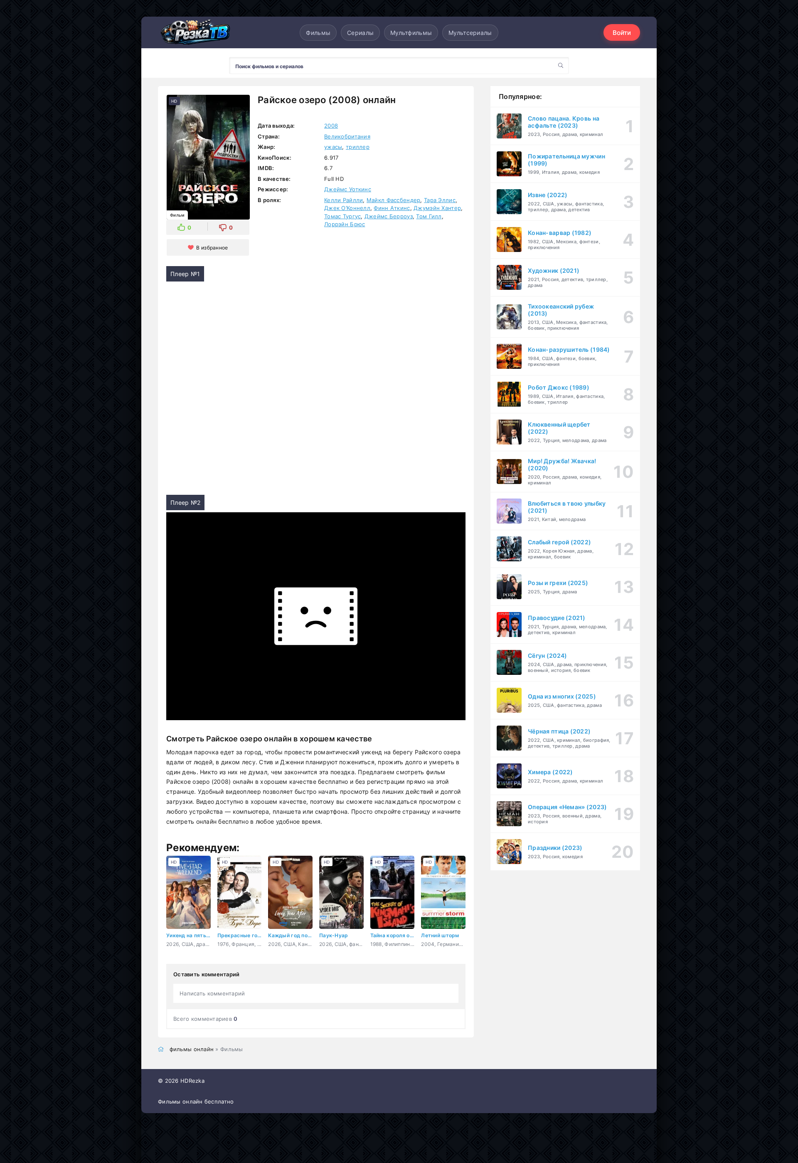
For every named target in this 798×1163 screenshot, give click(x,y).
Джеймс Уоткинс (347, 189)
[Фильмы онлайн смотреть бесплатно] (195, 32)
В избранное (212, 247)
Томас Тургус (342, 216)
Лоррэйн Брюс (344, 224)
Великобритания (347, 136)
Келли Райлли (343, 200)
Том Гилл (428, 216)
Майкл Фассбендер (393, 200)
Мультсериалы (470, 32)
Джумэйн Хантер (437, 208)
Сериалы (360, 32)
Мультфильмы (411, 32)
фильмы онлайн (192, 1049)
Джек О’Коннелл (347, 208)
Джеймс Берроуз (389, 216)
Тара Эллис (440, 200)
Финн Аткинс (392, 208)
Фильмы (318, 32)
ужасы (333, 146)
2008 (331, 125)
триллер (357, 146)
